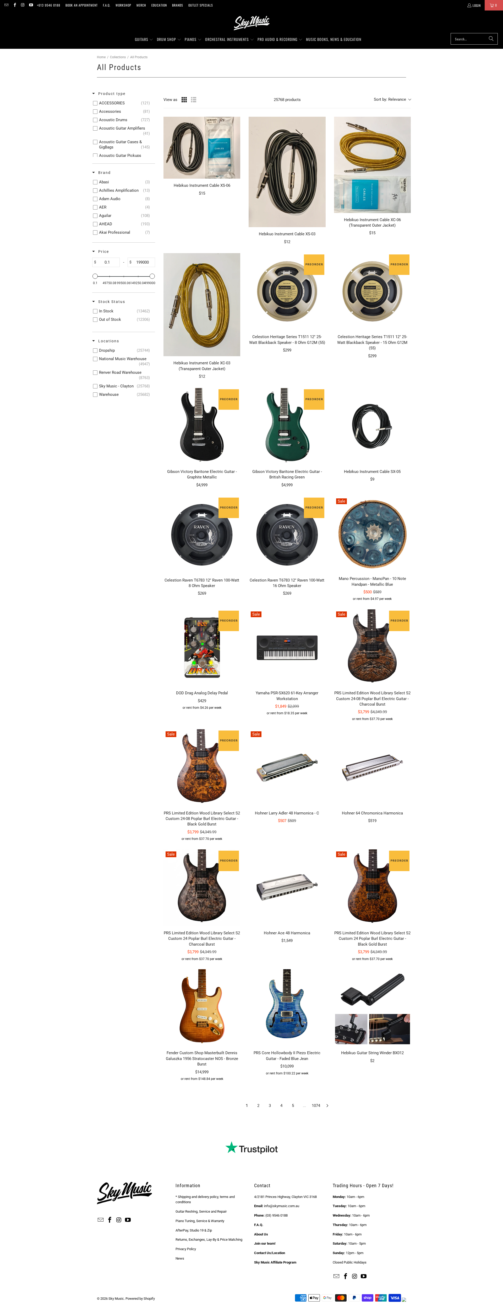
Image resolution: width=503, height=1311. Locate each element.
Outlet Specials (200, 5)
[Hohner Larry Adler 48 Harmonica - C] (287, 767)
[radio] (184, 99)
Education (159, 5)
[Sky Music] (251, 23)
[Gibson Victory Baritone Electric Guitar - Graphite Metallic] (201, 426)
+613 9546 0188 (48, 5)
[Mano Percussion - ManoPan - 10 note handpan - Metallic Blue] (372, 534)
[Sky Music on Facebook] (14, 5)
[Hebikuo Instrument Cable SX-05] (372, 426)
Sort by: (390, 99)
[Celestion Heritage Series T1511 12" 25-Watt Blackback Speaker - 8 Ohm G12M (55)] (287, 291)
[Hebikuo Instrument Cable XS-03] (287, 172)
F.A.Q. (106, 5)
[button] (144, 39)
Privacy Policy (186, 1249)
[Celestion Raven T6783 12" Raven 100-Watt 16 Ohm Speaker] (287, 534)
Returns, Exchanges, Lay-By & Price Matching (209, 1239)
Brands (177, 5)
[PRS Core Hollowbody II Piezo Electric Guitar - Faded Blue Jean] (287, 1007)
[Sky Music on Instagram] (22, 5)
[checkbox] (122, 103)
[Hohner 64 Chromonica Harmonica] (372, 767)
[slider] (95, 276)
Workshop (123, 5)
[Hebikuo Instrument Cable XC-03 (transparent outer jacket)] (201, 304)
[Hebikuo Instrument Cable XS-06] (201, 148)
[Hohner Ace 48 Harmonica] (287, 887)
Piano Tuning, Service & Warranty (200, 1221)
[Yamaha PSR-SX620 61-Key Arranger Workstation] (287, 647)
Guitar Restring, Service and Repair (201, 1211)
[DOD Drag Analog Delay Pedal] (201, 647)
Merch (141, 5)
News (180, 1258)
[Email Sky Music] (6, 5)
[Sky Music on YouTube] (31, 5)
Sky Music (116, 1299)
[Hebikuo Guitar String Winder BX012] (372, 1007)
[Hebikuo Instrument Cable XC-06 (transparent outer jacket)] (372, 165)
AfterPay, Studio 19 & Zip (194, 1230)
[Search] (491, 39)
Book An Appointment (81, 5)
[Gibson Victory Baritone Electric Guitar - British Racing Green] (287, 426)
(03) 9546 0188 (276, 1215)
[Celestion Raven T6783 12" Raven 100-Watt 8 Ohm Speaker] (201, 534)
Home (101, 57)
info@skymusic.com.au (281, 1206)
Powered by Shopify (140, 1299)
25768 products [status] (287, 99)
